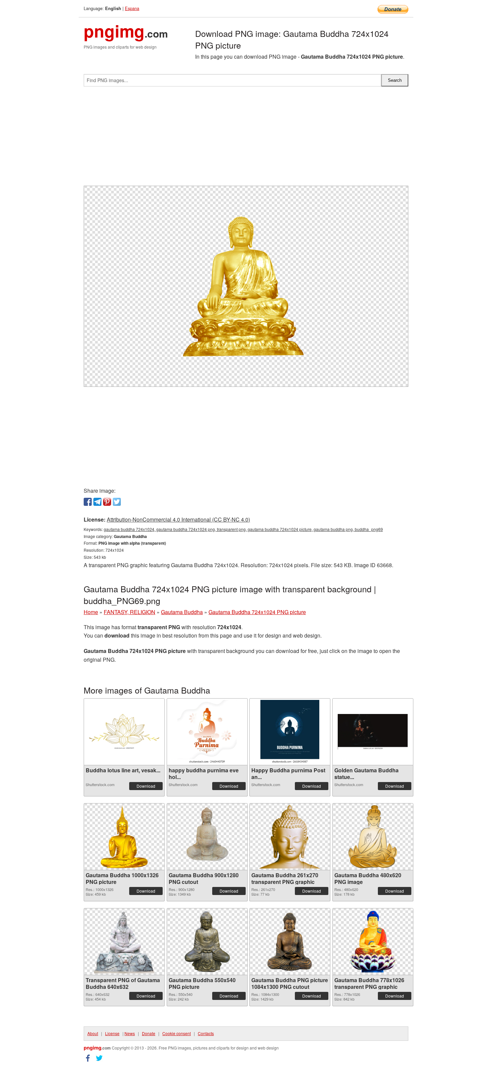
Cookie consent (176, 1033)
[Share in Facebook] (88, 502)
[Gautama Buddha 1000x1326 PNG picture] (124, 837)
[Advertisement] (246, 139)
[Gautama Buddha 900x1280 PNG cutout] (207, 837)
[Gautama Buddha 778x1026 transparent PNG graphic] (373, 941)
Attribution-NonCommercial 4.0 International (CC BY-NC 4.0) (178, 519)
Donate (148, 1033)
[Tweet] (117, 502)
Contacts (206, 1033)
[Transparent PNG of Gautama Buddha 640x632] (124, 941)
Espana (132, 8)
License (112, 1033)
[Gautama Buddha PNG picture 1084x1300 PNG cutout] (289, 941)
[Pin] (107, 502)
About (92, 1033)
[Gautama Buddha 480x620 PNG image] (372, 837)
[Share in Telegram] (97, 502)
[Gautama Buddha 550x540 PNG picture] (207, 941)
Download (146, 786)
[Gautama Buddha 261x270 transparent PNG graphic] (289, 837)
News (130, 1033)
